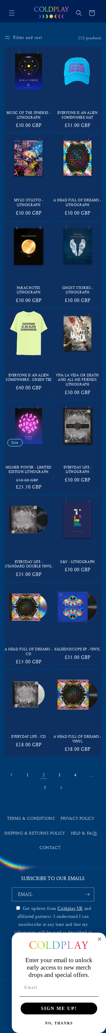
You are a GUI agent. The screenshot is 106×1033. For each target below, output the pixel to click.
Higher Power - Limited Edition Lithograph (29, 469)
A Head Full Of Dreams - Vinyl (77, 738)
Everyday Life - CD (28, 736)
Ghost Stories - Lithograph (77, 290)
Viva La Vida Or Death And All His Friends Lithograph (77, 380)
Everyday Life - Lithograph (78, 469)
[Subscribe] (87, 894)
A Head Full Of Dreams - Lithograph (77, 202)
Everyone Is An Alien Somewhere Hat (77, 115)
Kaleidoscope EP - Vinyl (77, 649)
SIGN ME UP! (59, 1008)
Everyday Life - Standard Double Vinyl (28, 564)
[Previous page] (11, 774)
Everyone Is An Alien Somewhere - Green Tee (29, 377)
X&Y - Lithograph (77, 561)
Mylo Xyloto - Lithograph (28, 202)
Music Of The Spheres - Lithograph (28, 115)
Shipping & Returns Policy (34, 833)
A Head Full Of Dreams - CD (28, 651)
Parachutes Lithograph (29, 290)
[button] (11, 12)
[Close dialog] (99, 939)
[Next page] (60, 787)
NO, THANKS (59, 1023)
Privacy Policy (77, 818)
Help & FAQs (84, 833)
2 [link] (43, 775)
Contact (50, 847)
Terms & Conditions (31, 818)
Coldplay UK (70, 908)
